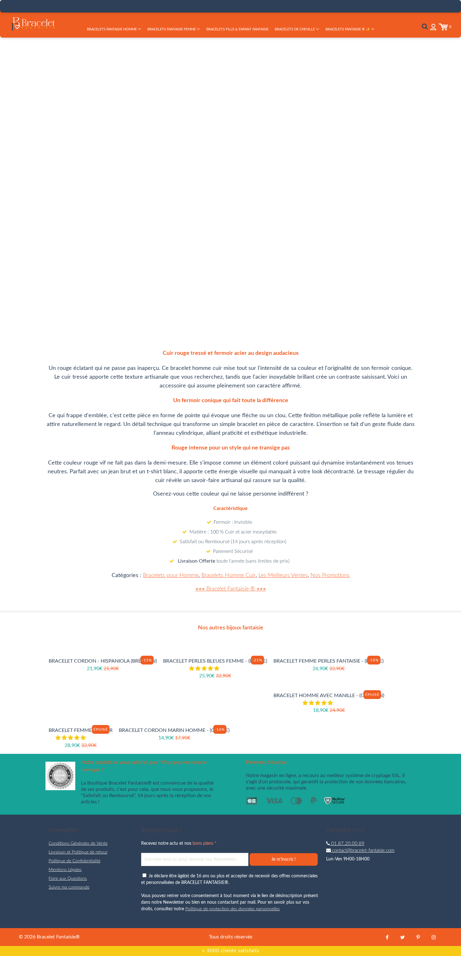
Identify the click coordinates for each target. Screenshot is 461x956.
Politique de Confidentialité (74, 861)
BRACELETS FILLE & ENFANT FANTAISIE (237, 29)
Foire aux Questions (68, 878)
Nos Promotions (330, 575)
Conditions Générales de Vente (78, 843)
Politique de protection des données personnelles (232, 909)
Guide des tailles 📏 (323, 171)
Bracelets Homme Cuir (228, 575)
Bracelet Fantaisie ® (230, 589)
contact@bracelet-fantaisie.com (363, 850)
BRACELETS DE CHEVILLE (295, 29)
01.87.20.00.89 (347, 843)
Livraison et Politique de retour (78, 852)
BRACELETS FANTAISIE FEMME (172, 29)
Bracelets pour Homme (171, 575)
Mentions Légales (65, 870)
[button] (204, 668)
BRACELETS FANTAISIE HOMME (112, 29)
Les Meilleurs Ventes (283, 575)
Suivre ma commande (69, 887)
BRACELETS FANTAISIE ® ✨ (348, 29)
